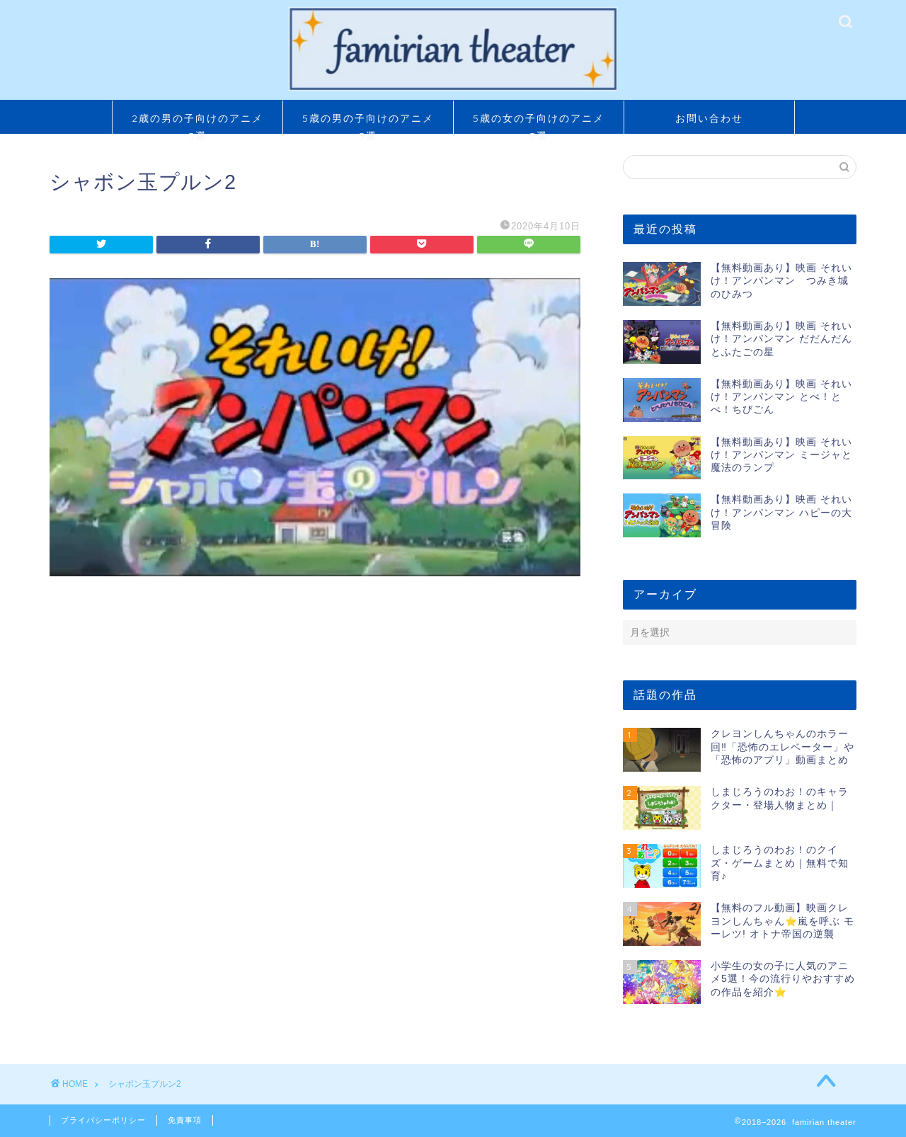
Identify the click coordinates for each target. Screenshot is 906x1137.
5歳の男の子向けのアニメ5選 (368, 123)
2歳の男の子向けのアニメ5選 (197, 123)
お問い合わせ (709, 118)
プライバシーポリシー (103, 1120)
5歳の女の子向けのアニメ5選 (538, 123)
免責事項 (185, 1120)
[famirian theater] (453, 89)
